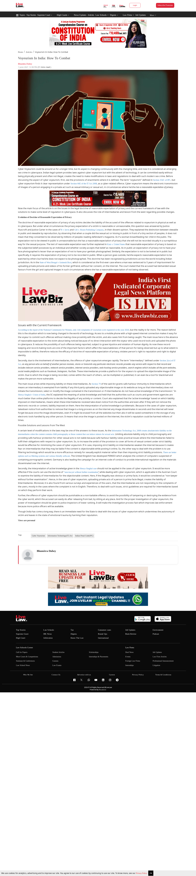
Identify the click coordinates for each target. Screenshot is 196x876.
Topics (22, 15)
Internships (129, 665)
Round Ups (102, 634)
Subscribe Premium (165, 5)
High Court (20, 638)
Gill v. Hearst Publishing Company (89, 230)
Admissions (56, 657)
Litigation (156, 665)
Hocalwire (102, 690)
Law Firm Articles (160, 657)
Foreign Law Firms (132, 661)
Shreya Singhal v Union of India (31, 395)
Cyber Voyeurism (38, 536)
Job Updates (140, 15)
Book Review (130, 634)
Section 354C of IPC (162, 180)
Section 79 (96, 384)
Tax (72, 630)
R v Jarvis (65, 230)
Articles (91, 15)
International (103, 638)
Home (20, 52)
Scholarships (93, 652)
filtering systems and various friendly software (50, 456)
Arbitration (48, 638)
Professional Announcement (163, 661)
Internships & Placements (98, 657)
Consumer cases (104, 630)
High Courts (62, 15)
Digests (113, 15)
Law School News (23, 665)
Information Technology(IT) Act (60, 536)
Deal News (129, 652)
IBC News (47, 634)
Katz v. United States (116, 244)
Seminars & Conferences (25, 661)
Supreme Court (43, 15)
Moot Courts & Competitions (27, 657)
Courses (55, 661)
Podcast (156, 634)
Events (127, 657)
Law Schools (101, 15)
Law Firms (127, 15)
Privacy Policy (142, 873)
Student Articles (58, 652)
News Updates (80, 15)
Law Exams (56, 665)
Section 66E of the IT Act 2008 (84, 183)
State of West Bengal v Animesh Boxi (55, 262)
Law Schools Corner (24, 647)
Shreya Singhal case (88, 468)
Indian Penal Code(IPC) (84, 536)
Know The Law (77, 638)
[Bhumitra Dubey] (27, 555)
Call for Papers (21, 652)
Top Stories (31, 15)
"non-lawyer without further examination (81, 472)
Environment (158, 630)
